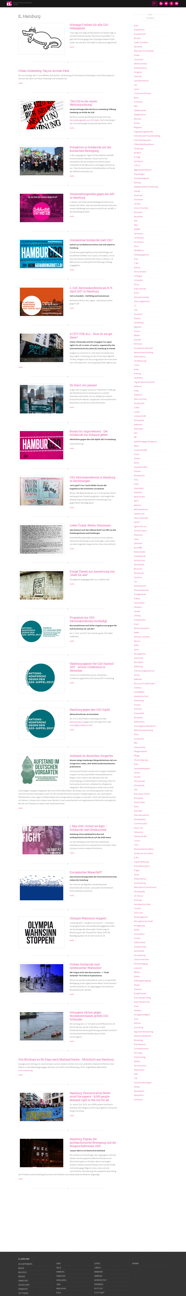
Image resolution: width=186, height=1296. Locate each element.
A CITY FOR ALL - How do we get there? (91, 335)
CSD (135, 1078)
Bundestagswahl (141, 917)
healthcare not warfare (143, 853)
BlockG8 (137, 119)
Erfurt (136, 734)
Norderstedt (139, 564)
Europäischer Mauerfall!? (86, 872)
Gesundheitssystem (142, 768)
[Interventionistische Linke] (9, 4)
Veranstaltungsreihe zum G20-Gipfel (84, 120)
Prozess (137, 704)
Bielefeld (22, 1272)
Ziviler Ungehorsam (142, 301)
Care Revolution (140, 823)
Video (136, 539)
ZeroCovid (138, 912)
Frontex (137, 938)
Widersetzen (139, 1070)
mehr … (73, 47)
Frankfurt (23, 1289)
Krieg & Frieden (140, 993)
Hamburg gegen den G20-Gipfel (90, 709)
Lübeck (97, 1267)
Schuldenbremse (141, 1048)
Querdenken (139, 934)
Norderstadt (139, 951)
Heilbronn (138, 386)
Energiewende (140, 594)
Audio (136, 369)
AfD (135, 437)
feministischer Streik (142, 904)
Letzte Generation (141, 959)
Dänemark (138, 195)
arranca (137, 331)
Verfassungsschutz (141, 254)
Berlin (136, 97)
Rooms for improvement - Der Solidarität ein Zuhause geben (89, 433)
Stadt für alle (139, 513)
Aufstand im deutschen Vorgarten (91, 756)
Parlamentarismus (141, 590)
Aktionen (137, 505)
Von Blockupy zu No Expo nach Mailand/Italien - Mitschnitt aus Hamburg (66, 1059)
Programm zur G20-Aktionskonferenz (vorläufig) (88, 619)
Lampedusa (139, 237)
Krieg (136, 390)
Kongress (138, 72)
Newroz (137, 641)
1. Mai (136, 263)
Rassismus (138, 394)
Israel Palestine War (142, 1002)
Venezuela (138, 233)
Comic (136, 365)
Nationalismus (139, 356)
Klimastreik (138, 798)
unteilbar (137, 687)
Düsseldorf (23, 1284)
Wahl (136, 1074)
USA (135, 310)
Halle (58, 1267)
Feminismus (139, 242)
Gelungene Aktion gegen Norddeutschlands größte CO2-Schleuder (89, 1016)
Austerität (138, 492)
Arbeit (136, 462)
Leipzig (137, 191)
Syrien (136, 89)
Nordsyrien (138, 717)
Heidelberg (138, 322)
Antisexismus (139, 721)
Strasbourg (138, 148)
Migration (137, 327)
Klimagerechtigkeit (142, 1014)
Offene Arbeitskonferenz (144, 144)
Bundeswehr (139, 1091)
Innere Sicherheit (141, 208)
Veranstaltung (139, 955)
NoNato (137, 1061)
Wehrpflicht (138, 1095)
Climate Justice (140, 530)
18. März (137, 203)
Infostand (138, 607)
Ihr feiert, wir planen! (83, 385)
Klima (136, 246)
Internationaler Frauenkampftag (147, 135)
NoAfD (136, 632)
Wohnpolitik (139, 420)
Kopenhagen (139, 174)
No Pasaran (138, 161)
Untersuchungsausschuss (144, 670)
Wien (136, 225)
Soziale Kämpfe (140, 450)
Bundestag (138, 1040)
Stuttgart (99, 1292)
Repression (138, 428)
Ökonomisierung (141, 760)
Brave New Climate (142, 794)
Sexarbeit (138, 314)
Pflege (136, 755)
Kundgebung (139, 925)
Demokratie (139, 573)
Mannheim (138, 212)
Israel (136, 1006)
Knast (136, 624)
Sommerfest (139, 603)
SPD (135, 789)
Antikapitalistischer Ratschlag (146, 186)
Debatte (137, 339)
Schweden (138, 280)
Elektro (137, 976)
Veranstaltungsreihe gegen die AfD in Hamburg (92, 195)
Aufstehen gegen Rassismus (145, 441)
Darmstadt (23, 1280)
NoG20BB (138, 547)
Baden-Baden (140, 551)
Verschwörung (140, 883)
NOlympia (138, 343)
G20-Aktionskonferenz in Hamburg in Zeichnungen (92, 479)
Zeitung (137, 615)
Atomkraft (138, 46)
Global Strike (139, 802)
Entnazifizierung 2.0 (142, 866)
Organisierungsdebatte (143, 131)
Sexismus (138, 577)
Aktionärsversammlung (143, 730)
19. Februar (138, 895)
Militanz (137, 972)
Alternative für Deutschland (145, 887)
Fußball (137, 598)
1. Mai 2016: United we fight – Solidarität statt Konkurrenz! (88, 827)
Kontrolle (138, 709)
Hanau (136, 874)
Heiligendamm (140, 114)
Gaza (136, 1019)
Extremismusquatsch (142, 140)
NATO (136, 501)
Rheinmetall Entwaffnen (144, 849)
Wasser (137, 985)
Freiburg (137, 373)
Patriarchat (138, 832)
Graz (58, 1263)
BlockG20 (138, 569)
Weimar (135, 1263)
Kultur (136, 484)
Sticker (137, 675)
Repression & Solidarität (144, 51)
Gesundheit (138, 488)
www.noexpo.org (25, 1070)
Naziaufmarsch (140, 585)
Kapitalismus (139, 29)
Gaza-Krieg (138, 1027)
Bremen (21, 1276)
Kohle (136, 293)
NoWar (136, 929)
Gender (137, 611)
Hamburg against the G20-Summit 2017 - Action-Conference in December (92, 667)
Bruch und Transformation (144, 683)
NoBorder (138, 424)
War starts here (140, 1065)
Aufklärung (138, 666)
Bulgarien (138, 127)
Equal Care (138, 828)
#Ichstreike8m (140, 819)
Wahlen (137, 458)
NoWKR (137, 229)
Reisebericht (139, 475)
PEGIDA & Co (139, 250)
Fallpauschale (140, 747)
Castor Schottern (141, 42)
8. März (137, 407)
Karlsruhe (61, 1288)
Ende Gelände (140, 288)
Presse (137, 55)
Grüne (136, 454)
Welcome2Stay (140, 399)
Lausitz (137, 411)
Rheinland (138, 535)
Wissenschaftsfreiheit (142, 1036)
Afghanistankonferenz (143, 169)
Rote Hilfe (138, 811)
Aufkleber (138, 679)
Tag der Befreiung (141, 862)
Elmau (136, 284)
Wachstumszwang (141, 297)
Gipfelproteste (140, 110)
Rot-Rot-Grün (139, 560)
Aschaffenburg (25, 1264)
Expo (136, 259)
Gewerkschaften (141, 467)
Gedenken (138, 377)
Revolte (137, 38)
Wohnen (137, 1023)
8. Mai (136, 857)
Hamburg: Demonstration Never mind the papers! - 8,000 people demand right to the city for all (90, 1096)
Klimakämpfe (139, 891)
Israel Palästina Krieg (142, 997)
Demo (136, 649)
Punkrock (138, 989)
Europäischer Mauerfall (143, 348)
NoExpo (137, 267)
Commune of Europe (142, 93)
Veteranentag (139, 1057)
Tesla (136, 844)
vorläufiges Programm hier (81, 725)
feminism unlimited (142, 636)
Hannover (60, 1276)
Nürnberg (98, 1284)
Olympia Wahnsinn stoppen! (88, 918)
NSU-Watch (138, 662)
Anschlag (137, 900)
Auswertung (139, 700)
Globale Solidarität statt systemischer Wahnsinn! (85, 966)
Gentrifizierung (140, 361)
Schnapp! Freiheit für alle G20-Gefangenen (89, 26)
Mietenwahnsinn (140, 63)
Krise (136, 25)
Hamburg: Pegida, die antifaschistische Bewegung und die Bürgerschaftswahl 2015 (93, 1142)
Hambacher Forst (141, 696)
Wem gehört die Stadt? (143, 921)
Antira (136, 806)
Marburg (137, 182)
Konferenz (138, 1099)
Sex (135, 581)
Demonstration (140, 271)
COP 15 (137, 165)
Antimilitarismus (140, 68)
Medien (137, 335)
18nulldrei (138, 543)
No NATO (137, 153)
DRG (136, 743)
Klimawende (139, 785)
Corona (137, 840)
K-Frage (137, 157)
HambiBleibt (139, 692)
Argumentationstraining (143, 1031)
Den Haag (138, 1052)
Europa (137, 123)
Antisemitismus (140, 878)
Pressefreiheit (139, 619)
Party (136, 479)
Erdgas (137, 870)
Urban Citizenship (141, 518)
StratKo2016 (139, 403)
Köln (136, 220)
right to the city (140, 526)
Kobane (137, 471)
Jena (58, 1284)
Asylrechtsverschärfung (143, 352)
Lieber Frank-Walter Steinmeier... (91, 525)
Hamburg (60, 1271)
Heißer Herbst (139, 942)
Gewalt (137, 772)
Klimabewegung (141, 963)
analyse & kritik (140, 416)
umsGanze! (138, 59)
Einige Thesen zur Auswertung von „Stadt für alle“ (92, 573)
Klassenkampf (140, 34)
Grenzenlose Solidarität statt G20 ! (91, 240)
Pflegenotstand (140, 751)
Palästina (137, 1010)
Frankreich (138, 101)
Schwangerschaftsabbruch (145, 726)
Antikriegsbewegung (142, 980)
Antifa (136, 645)
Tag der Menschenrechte (144, 382)
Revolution (138, 216)
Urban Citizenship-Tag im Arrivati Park (43, 71)
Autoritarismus (140, 1044)
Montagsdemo (140, 653)
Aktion (136, 445)
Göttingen (138, 276)
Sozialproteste (140, 946)
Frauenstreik (139, 713)
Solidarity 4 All (140, 556)
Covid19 (137, 908)
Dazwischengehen (141, 178)
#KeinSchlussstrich (141, 628)
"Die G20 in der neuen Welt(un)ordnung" (83, 103)
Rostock (137, 318)
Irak (135, 85)
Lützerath (138, 968)
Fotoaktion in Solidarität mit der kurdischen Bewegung (90, 149)
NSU (135, 106)
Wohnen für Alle (140, 836)
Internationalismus (141, 815)
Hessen (137, 1086)
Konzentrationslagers (143, 1082)
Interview (138, 76)
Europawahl (139, 738)
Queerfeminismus (141, 80)
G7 (135, 305)
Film (135, 433)
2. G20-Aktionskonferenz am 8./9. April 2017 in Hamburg (91, 289)
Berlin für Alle (139, 496)
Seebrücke (138, 658)
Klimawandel (139, 781)
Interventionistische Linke (22, 3)
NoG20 (137, 522)
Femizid (137, 777)
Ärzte (136, 764)
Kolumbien (138, 199)
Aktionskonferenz (77, 722)
